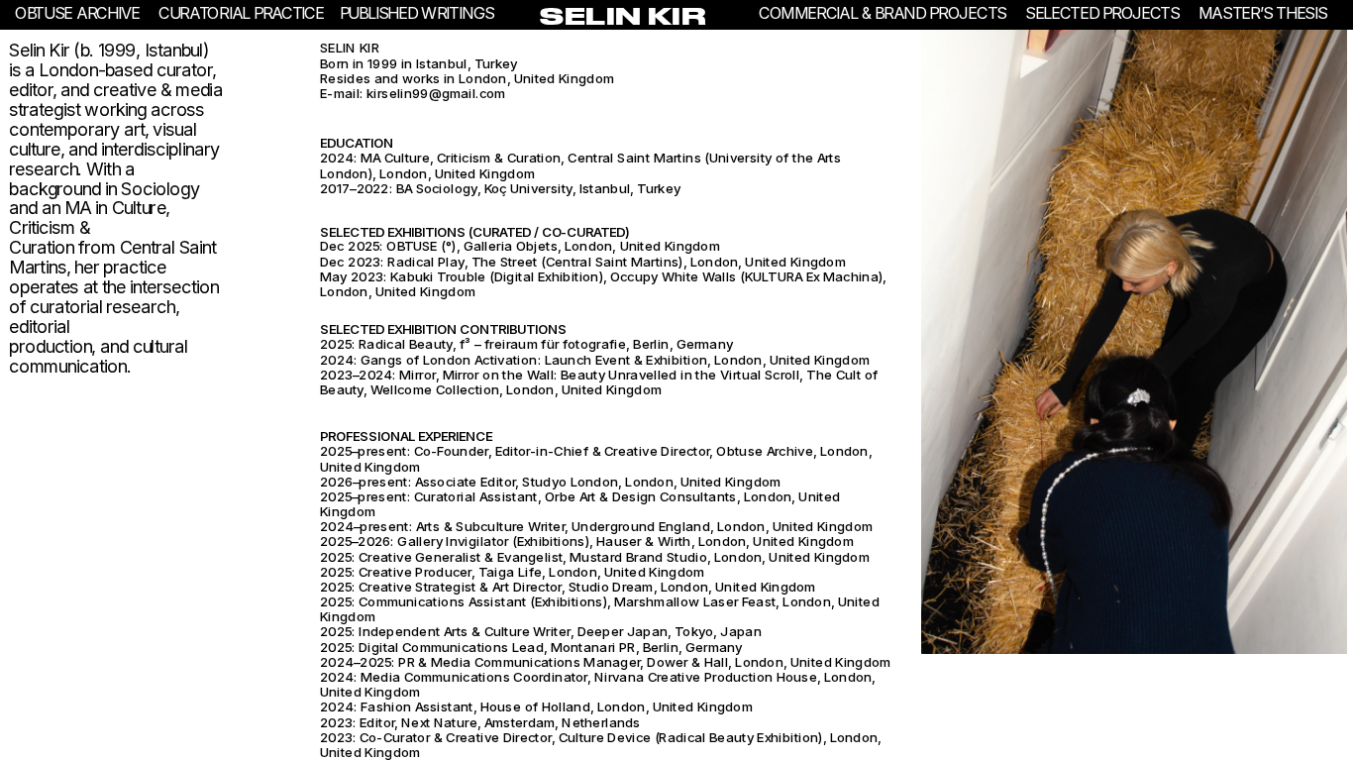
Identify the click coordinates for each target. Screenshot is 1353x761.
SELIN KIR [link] (623, 16)
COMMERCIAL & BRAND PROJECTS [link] (882, 13)
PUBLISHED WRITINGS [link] (419, 13)
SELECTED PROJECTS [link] (1102, 13)
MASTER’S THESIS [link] (1261, 13)
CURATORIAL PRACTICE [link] (241, 13)
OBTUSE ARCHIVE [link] (77, 13)
